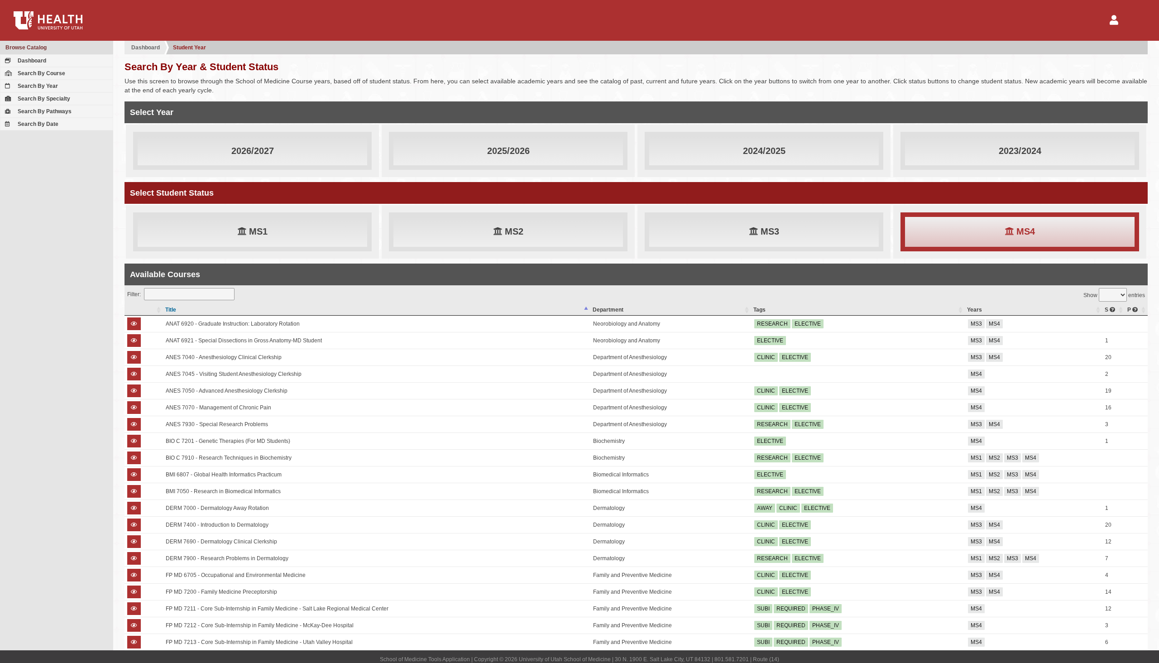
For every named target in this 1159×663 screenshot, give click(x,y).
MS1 (257, 231)
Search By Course (40, 73)
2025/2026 (508, 151)
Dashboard (31, 61)
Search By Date (37, 124)
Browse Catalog (26, 47)
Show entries (1114, 295)
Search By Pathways (44, 111)
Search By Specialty (43, 99)
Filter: (134, 294)
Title (170, 310)
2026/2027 (252, 151)
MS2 (512, 231)
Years (974, 310)
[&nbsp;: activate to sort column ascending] (144, 310)
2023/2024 (1020, 151)
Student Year (189, 47)
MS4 (1024, 231)
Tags (759, 310)
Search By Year (37, 86)
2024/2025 (764, 151)
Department (608, 310)
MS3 (768, 231)
